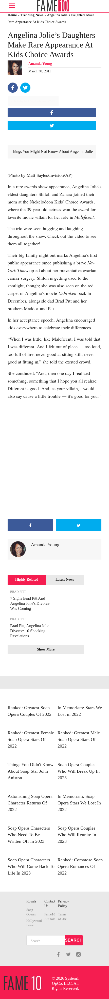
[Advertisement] (54, 459)
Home (12, 15)
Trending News (32, 15)
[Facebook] (12, 87)
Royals (31, 901)
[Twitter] (25, 87)
